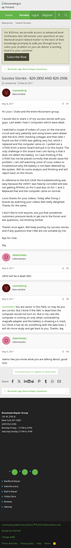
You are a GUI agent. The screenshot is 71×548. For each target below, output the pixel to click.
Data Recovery (11, 486)
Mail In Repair (10, 491)
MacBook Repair (12, 481)
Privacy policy (27, 543)
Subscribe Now (16, 57)
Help (39, 543)
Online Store (10, 496)
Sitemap (8, 506)
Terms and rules (10, 543)
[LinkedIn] (26, 381)
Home (9, 15)
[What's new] (59, 15)
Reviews (8, 501)
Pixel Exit (16, 530)
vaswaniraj (10, 83)
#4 (67, 351)
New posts (7, 22)
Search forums (23, 22)
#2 (67, 268)
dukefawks (8, 306)
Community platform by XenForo (31, 524)
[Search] (66, 15)
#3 (67, 299)
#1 (67, 103)
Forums (24, 15)
